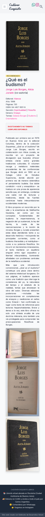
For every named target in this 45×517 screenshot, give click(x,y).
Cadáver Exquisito (15, 6)
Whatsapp (30, 504)
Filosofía (32, 110)
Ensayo (17, 113)
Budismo (32, 116)
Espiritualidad (20, 110)
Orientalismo (11, 118)
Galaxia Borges (20, 116)
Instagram (29, 507)
